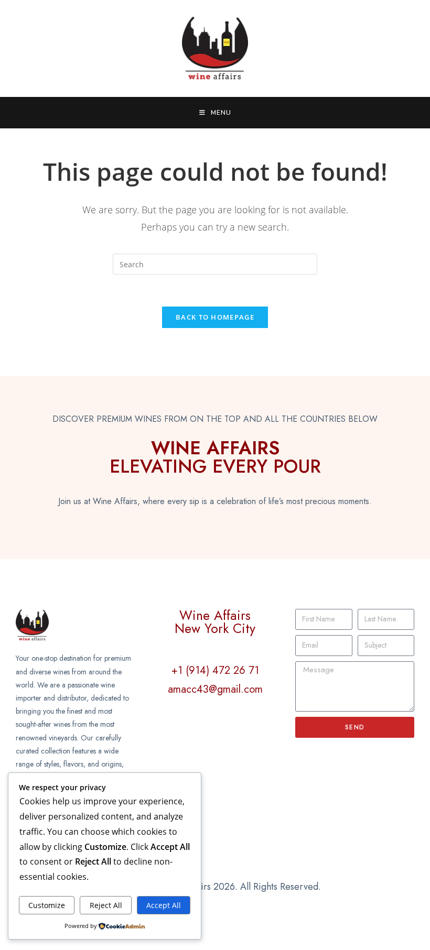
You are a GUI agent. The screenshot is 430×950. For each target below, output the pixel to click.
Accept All (163, 905)
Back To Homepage (215, 317)
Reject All (106, 905)
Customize (46, 905)
